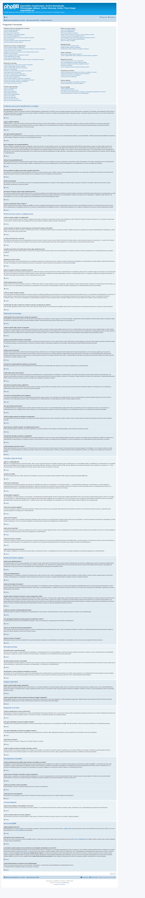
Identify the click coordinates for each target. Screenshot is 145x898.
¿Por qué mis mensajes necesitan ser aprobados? (16, 81)
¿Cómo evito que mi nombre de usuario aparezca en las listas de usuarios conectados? (25, 48)
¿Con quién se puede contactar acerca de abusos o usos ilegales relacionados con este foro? (83, 91)
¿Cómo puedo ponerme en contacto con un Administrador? (75, 93)
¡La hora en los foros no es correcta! (12, 50)
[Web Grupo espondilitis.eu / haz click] (11, 6)
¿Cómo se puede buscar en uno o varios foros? (72, 60)
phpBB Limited (68, 828)
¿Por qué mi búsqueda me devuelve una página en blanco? (75, 63)
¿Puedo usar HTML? (9, 89)
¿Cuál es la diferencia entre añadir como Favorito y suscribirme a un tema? (79, 72)
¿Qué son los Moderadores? (67, 31)
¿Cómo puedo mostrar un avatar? (12, 56)
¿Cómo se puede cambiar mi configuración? (14, 47)
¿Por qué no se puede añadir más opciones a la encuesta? (18, 70)
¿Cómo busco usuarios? (66, 65)
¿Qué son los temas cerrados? (11, 98)
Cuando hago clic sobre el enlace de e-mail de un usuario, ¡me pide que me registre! (24, 59)
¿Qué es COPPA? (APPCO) (10, 31)
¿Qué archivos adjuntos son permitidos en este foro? (73, 82)
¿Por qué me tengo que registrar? (12, 30)
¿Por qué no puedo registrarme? (11, 33)
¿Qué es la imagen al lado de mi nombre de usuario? (16, 55)
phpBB (73, 263)
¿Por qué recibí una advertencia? (12, 76)
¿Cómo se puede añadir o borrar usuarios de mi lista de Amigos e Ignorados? (79, 55)
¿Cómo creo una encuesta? (10, 69)
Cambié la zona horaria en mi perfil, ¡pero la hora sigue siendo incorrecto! (21, 52)
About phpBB (19, 830)
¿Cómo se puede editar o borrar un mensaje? (15, 66)
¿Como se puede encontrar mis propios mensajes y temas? (75, 67)
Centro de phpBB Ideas (80, 839)
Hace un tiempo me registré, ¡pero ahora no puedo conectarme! (19, 37)
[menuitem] (6, 17)
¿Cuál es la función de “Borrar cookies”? (13, 42)
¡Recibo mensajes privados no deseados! (71, 47)
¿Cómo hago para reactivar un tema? (13, 83)
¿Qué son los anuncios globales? (12, 94)
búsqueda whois (21, 851)
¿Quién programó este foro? (67, 88)
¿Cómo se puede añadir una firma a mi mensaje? (15, 67)
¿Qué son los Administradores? (68, 30)
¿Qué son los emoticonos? (10, 91)
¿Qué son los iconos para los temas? (13, 100)
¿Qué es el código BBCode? (10, 88)
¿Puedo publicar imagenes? (10, 92)
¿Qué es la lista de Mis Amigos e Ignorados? (71, 54)
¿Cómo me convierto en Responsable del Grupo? (72, 36)
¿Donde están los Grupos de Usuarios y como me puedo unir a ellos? (77, 34)
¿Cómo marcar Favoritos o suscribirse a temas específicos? (75, 73)
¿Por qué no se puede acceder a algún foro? (14, 73)
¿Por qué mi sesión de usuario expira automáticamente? (17, 40)
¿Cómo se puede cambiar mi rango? (12, 58)
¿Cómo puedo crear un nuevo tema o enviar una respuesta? (18, 64)
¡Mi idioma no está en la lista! (10, 53)
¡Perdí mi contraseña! (9, 39)
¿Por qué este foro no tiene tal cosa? (69, 90)
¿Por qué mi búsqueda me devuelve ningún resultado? (74, 62)
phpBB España (65, 882)
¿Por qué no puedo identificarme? (12, 36)
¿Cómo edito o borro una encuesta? (12, 72)
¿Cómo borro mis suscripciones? (69, 76)
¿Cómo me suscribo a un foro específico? (71, 75)
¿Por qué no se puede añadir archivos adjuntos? (15, 75)
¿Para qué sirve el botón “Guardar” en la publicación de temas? (19, 80)
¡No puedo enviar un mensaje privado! (70, 45)
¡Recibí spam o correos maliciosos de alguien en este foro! (75, 48)
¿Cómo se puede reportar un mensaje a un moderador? (17, 78)
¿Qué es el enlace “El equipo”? (68, 40)
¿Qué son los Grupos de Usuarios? (69, 33)
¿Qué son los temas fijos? (10, 97)
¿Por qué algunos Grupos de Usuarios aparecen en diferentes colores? (78, 37)
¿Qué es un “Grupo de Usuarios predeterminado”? (73, 39)
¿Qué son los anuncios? (9, 95)
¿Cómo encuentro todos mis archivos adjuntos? (72, 83)
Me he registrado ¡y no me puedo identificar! (14, 34)
